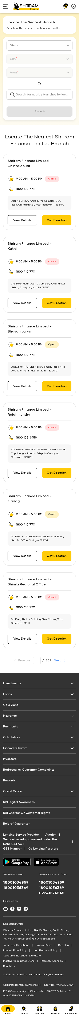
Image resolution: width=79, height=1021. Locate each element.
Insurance (10, 715)
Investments (12, 683)
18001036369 (15, 888)
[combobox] (39, 45)
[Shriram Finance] (26, 6)
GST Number (12, 848)
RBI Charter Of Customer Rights (26, 812)
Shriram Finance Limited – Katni (30, 246)
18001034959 (15, 882)
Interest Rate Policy (14, 950)
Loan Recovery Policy (45, 950)
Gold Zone (11, 705)
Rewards (9, 780)
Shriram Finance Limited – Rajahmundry (30, 412)
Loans (7, 694)
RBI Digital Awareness (19, 802)
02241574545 (51, 893)
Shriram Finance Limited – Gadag (30, 498)
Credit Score (12, 791)
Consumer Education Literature (22, 956)
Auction (50, 834)
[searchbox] (39, 95)
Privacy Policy (44, 945)
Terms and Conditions (16, 945)
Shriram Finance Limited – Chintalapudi (30, 163)
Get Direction (57, 220)
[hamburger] (8, 6)
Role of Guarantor (16, 823)
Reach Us (9, 966)
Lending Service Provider (21, 834)
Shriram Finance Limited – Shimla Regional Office (30, 582)
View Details (22, 220)
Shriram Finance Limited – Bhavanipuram (30, 329)
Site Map (63, 945)
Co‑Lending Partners (43, 848)
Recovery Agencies (52, 961)
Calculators (11, 737)
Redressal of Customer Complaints (28, 769)
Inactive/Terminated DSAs (19, 961)
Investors (9, 758)
